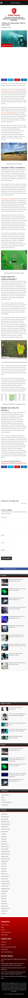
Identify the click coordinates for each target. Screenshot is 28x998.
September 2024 (5, 829)
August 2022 (4, 891)
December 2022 (5, 881)
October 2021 (4, 906)
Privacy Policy (4, 949)
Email (3, 542)
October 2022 (4, 886)
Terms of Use (21, 989)
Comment (4, 517)
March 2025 (4, 814)
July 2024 (3, 834)
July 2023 (3, 864)
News (2, 797)
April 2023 (3, 871)
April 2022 (3, 901)
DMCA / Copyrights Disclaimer (8, 947)
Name (3, 535)
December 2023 (5, 851)
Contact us (3, 942)
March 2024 (4, 844)
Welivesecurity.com (6, 463)
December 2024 (5, 821)
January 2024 (4, 849)
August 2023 (4, 861)
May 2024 (3, 839)
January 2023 (4, 878)
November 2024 (5, 824)
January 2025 (4, 819)
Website (3, 550)
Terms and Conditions (6, 952)
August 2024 (4, 831)
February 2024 (5, 846)
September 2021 (5, 908)
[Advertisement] (14, 62)
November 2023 (5, 854)
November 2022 (5, 883)
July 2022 (3, 893)
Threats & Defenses (6, 802)
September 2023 (5, 859)
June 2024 (3, 836)
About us (3, 944)
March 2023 (4, 874)
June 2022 (3, 896)
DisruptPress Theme (20, 994)
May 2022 (3, 898)
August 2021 (4, 911)
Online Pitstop (15, 3)
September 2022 (5, 888)
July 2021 (3, 913)
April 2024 (3, 841)
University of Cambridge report (10, 198)
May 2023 (3, 869)
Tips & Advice (4, 805)
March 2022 (4, 903)
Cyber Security (7, 45)
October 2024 (4, 826)
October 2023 (4, 856)
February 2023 (5, 876)
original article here (21, 463)
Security (3, 800)
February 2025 (5, 816)
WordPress (11, 994)
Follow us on (10, 569)
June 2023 (3, 866)
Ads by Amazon (24, 503)
